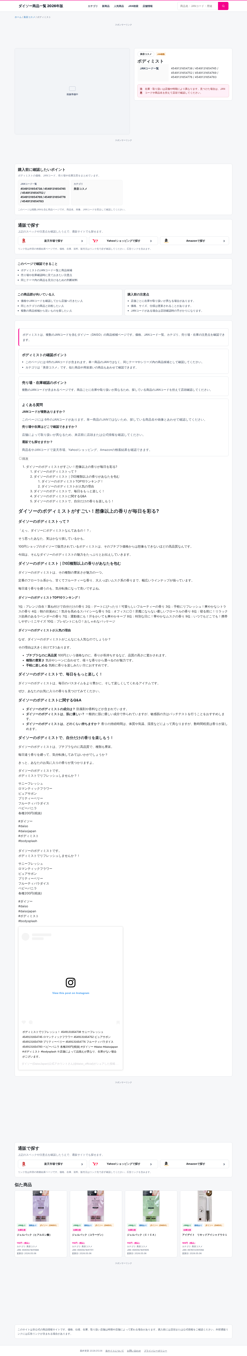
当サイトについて (114, 1350)
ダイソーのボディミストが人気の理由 (67, 486)
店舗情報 (148, 6)
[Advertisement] (123, 35)
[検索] (223, 6)
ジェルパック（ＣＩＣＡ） (142, 1234)
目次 (25, 458)
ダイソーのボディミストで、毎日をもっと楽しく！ (69, 491)
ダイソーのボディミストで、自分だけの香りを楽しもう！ (74, 501)
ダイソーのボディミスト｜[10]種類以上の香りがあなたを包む (77, 476)
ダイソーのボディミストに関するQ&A (60, 496)
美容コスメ (29, 17)
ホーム (18, 17)
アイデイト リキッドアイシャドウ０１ (204, 1234)
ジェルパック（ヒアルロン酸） (34, 1234)
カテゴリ (93, 6)
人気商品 (119, 6)
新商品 (106, 6)
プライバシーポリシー (155, 1350)
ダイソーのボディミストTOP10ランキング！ (72, 481)
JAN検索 (133, 6)
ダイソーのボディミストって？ (55, 471)
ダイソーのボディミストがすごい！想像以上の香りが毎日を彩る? (71, 467)
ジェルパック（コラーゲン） (88, 1234)
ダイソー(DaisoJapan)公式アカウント (45, 1063)
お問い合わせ (134, 1350)
